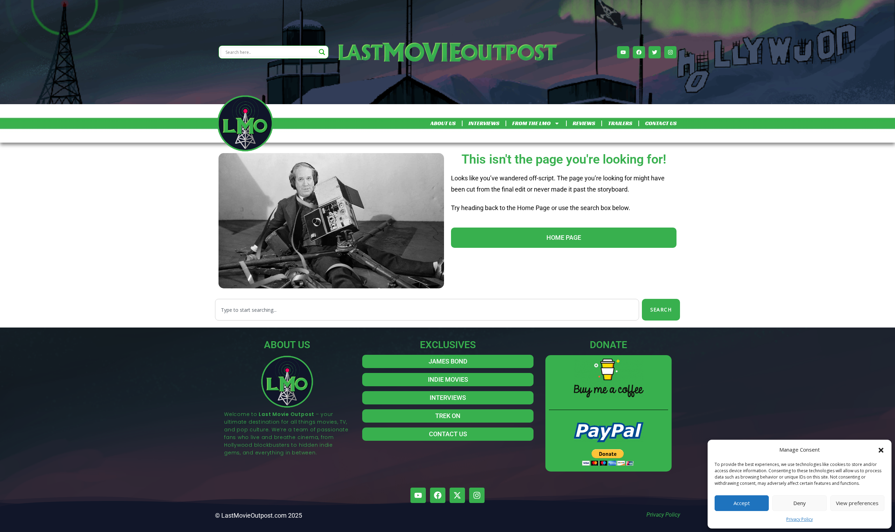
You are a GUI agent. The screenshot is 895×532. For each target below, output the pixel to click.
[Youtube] (623, 52)
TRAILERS (620, 123)
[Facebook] (639, 52)
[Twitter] (655, 52)
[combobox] (427, 310)
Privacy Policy (799, 519)
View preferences (857, 502)
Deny (799, 502)
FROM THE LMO (531, 123)
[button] (881, 449)
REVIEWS (584, 123)
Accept (741, 502)
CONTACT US (660, 123)
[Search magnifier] (322, 52)
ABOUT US (443, 123)
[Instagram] (670, 52)
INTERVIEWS (483, 123)
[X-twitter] (457, 495)
